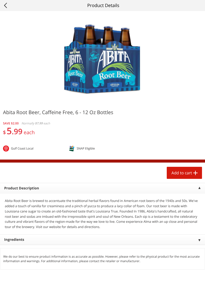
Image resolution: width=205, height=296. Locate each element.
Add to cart (182, 173)
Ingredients (14, 239)
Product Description (21, 188)
